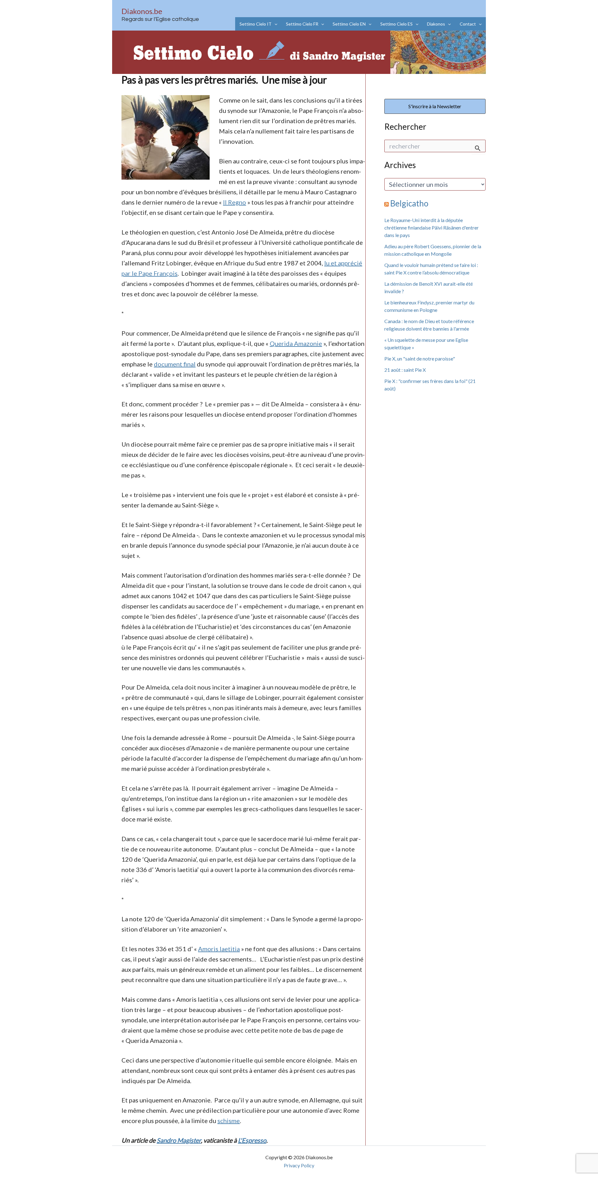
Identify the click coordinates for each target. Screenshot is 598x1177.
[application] (274, 24)
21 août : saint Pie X (405, 370)
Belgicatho (409, 203)
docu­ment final (175, 364)
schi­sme (228, 1120)
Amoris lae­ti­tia (219, 948)
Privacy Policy (299, 1165)
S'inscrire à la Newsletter (434, 106)
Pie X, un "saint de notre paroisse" (419, 358)
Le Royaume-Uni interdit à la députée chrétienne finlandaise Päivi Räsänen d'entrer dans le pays (431, 227)
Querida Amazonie (296, 343)
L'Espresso (252, 1140)
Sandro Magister (179, 1140)
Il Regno (234, 202)
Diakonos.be (141, 11)
